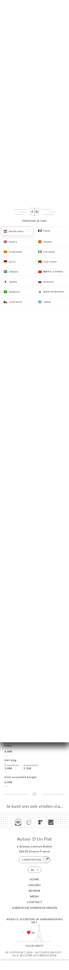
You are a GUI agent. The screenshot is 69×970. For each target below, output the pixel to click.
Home (34, 879)
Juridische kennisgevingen (34, 907)
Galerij (34, 885)
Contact (34, 902)
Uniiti (39, 945)
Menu (34, 896)
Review (34, 890)
